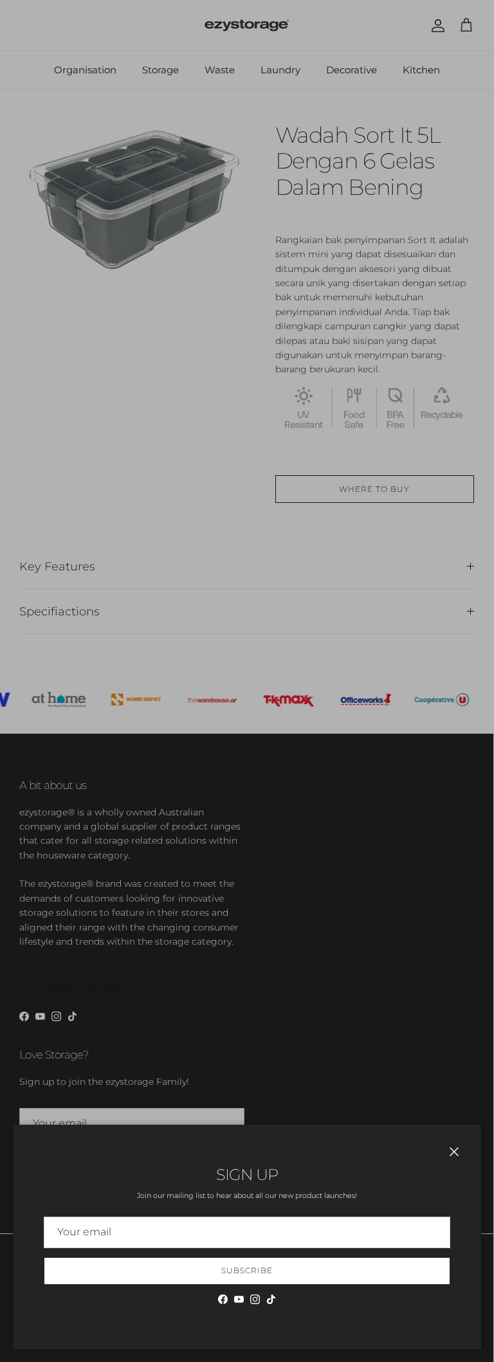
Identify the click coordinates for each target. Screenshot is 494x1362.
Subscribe (247, 1270)
